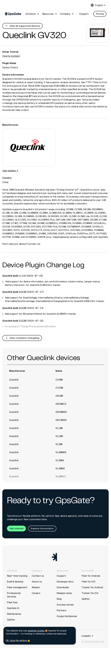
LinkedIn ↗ (87, 635)
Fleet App (12, 602)
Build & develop (15, 581)
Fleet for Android (91, 575)
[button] (99, 14)
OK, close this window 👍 (18, 640)
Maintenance (14, 613)
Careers (36, 593)
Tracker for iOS (90, 593)
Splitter (11, 619)
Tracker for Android (92, 587)
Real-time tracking (17, 575)
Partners (61, 610)
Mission (36, 587)
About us (37, 581)
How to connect (11, 55)
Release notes (64, 593)
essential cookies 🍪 (37, 630)
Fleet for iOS (88, 581)
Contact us (38, 575)
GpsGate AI (13, 608)
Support (61, 575)
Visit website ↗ (10, 170)
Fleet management (17, 587)
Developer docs (65, 581)
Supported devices (67, 616)
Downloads (63, 587)
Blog (59, 598)
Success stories (65, 604)
